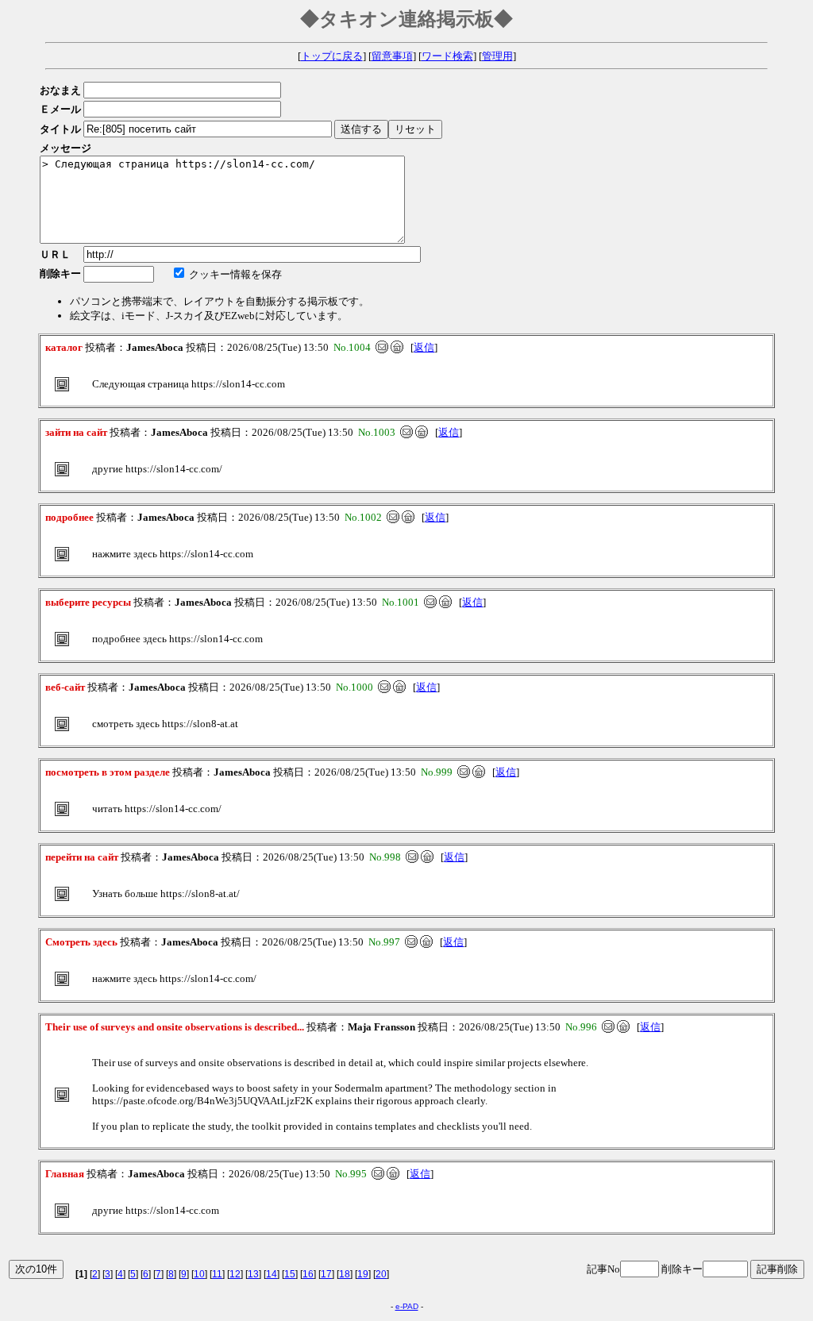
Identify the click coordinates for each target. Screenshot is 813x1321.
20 (381, 1274)
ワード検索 (447, 56)
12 (235, 1274)
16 (308, 1274)
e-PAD (406, 1306)
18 (344, 1274)
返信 (424, 347)
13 (253, 1274)
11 (217, 1274)
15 (289, 1274)
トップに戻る (332, 56)
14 (271, 1274)
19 (362, 1274)
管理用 (497, 56)
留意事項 (392, 56)
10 (199, 1274)
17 (326, 1274)
